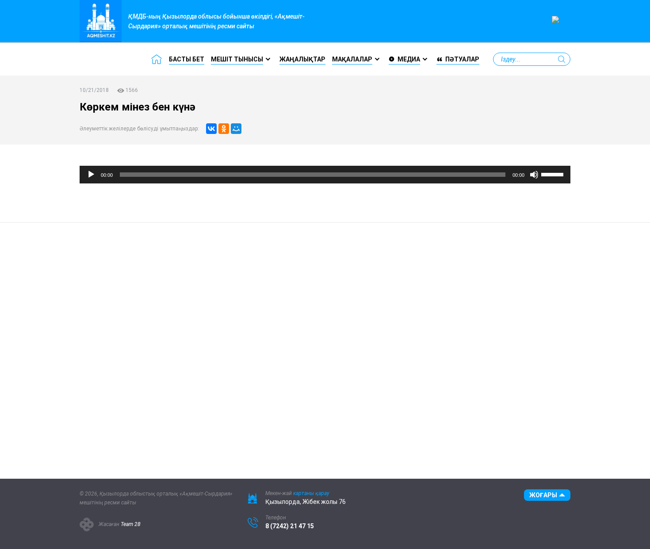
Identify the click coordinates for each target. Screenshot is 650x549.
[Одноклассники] (223, 128)
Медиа (409, 59)
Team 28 (131, 524)
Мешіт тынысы (237, 59)
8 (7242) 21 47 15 (289, 526)
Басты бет (186, 59)
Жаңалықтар (302, 59)
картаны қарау (311, 493)
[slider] (553, 174)
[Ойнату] (91, 174)
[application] (325, 174)
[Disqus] (241, 343)
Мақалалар (352, 59)
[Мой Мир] (236, 128)
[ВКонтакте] (211, 128)
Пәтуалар (462, 59)
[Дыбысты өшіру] (534, 174)
